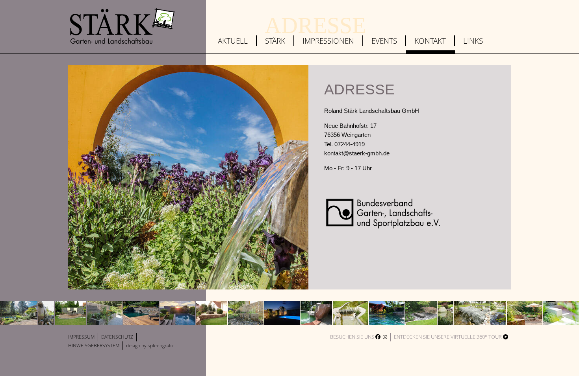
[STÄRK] (122, 26)
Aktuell (233, 40)
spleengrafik (161, 345)
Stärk (275, 40)
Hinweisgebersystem (93, 345)
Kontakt (430, 40)
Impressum (81, 337)
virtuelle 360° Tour (477, 336)
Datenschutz (117, 337)
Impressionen (328, 40)
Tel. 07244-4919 (344, 144)
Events (384, 40)
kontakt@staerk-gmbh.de (357, 153)
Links (473, 40)
